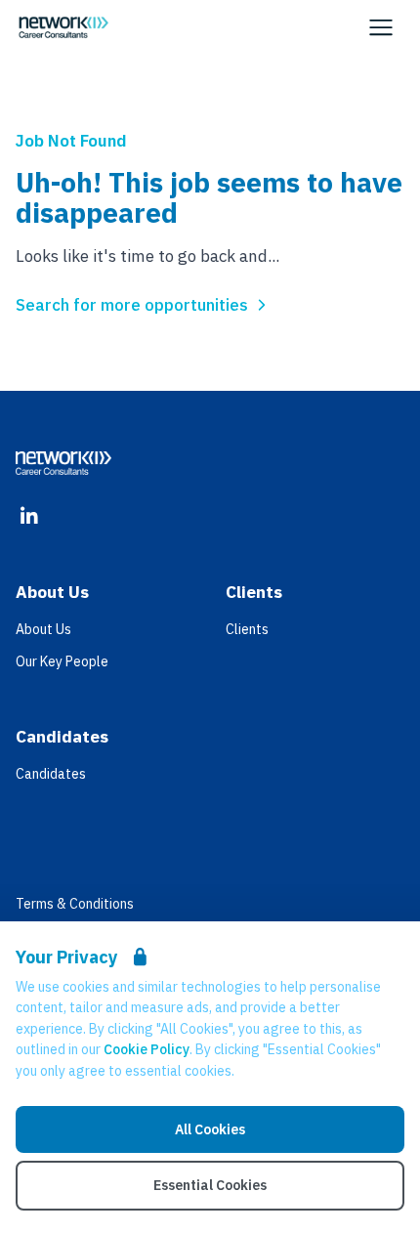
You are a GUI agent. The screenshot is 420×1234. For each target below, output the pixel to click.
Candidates (51, 774)
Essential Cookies (210, 1185)
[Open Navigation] (380, 27)
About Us (43, 629)
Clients (247, 629)
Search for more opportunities (132, 305)
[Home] (63, 27)
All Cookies (210, 1129)
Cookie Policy (146, 1049)
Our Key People (62, 661)
